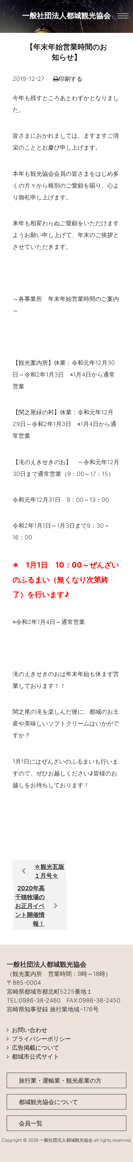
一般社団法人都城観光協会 (66, 15)
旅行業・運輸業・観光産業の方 (60, 1080)
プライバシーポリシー (41, 1038)
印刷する (70, 78)
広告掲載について (35, 1047)
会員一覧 (30, 1123)
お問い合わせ (29, 1030)
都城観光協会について (48, 1102)
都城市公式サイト (35, 1056)
